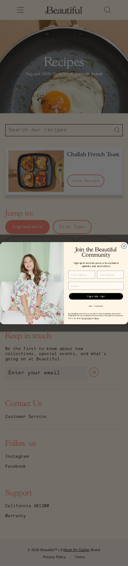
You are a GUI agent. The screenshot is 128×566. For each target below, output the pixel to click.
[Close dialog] (123, 246)
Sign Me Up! (96, 296)
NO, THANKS (96, 306)
